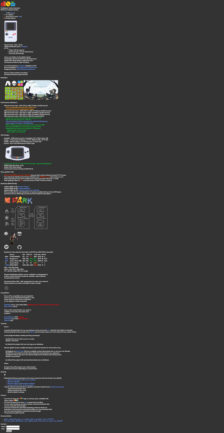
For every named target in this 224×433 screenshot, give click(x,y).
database (24, 46)
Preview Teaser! (23, 187)
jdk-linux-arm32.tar (14, 380)
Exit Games (8, 319)
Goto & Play (8, 306)
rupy (19, 16)
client (12, 13)
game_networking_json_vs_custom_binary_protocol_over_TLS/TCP (28, 419)
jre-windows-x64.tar (27, 385)
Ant (48, 330)
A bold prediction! (24, 188)
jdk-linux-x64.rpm (14, 381)
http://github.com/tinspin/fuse (26, 67)
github (32, 332)
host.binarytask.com (57, 387)
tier (25, 402)
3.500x (7, 265)
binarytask (19, 351)
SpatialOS (7, 305)
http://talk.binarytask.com (26, 69)
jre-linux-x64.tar (13, 385)
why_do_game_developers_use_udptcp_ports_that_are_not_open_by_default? (33, 421)
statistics (22, 66)
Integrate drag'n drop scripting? (28, 190)
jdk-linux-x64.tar (13, 383)
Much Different (9, 317)
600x (6, 261)
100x (6, 259)
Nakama (7, 320)
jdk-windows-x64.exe (27, 383)
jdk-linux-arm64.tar (29, 380)
